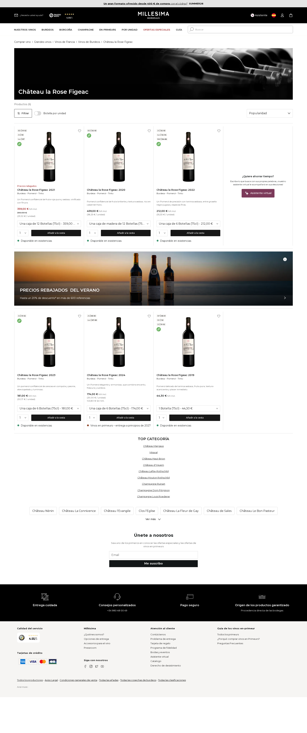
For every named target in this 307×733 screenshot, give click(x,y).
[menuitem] (25, 29)
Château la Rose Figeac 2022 (176, 189)
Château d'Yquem (153, 465)
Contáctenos (158, 634)
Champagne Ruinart (153, 483)
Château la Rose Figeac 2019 (175, 375)
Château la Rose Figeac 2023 (36, 375)
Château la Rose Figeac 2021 (36, 189)
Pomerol (32, 193)
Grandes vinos (42, 42)
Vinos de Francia (65, 42)
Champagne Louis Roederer (153, 496)
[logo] (153, 15)
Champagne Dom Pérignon (154, 490)
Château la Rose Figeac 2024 (106, 375)
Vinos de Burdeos (89, 42)
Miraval (154, 452)
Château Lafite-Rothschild (154, 471)
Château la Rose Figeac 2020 (106, 189)
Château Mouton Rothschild (154, 477)
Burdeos (21, 193)
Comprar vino (22, 42)
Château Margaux (153, 446)
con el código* (145, 3)
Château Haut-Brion (153, 458)
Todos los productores (30, 680)
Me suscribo (153, 563)
